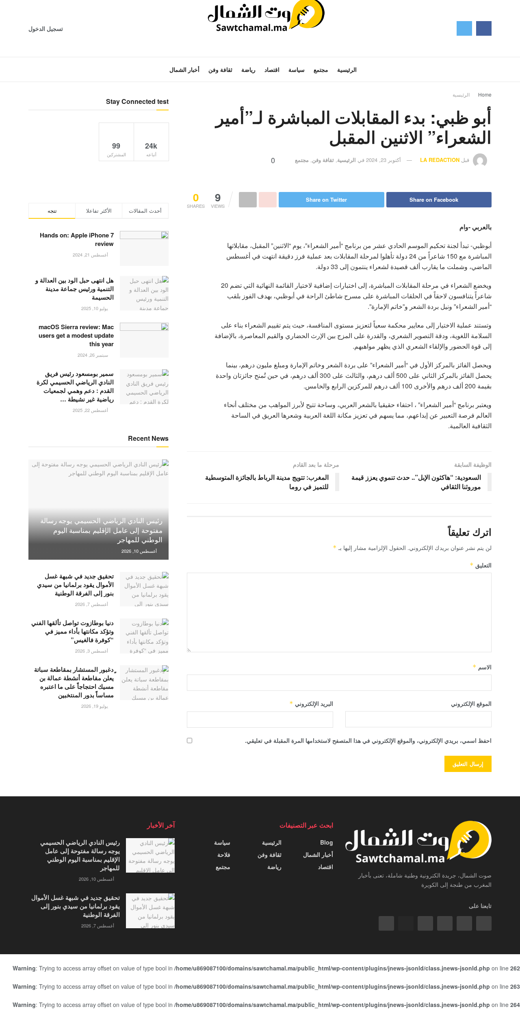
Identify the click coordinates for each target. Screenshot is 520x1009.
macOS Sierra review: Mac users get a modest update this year (76, 335)
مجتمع (302, 160)
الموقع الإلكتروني (471, 703)
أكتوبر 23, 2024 (383, 160)
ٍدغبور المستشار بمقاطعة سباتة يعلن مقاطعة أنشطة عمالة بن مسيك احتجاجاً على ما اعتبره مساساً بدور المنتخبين (74, 682)
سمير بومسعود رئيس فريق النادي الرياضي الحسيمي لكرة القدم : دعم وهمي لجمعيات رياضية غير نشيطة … (75, 386)
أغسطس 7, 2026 (92, 604)
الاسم (482, 667)
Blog (326, 842)
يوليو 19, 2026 (95, 706)
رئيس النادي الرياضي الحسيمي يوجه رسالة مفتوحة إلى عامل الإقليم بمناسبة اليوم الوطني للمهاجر (101, 530)
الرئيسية (461, 94)
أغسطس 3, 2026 (92, 650)
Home (485, 94)
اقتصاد (325, 866)
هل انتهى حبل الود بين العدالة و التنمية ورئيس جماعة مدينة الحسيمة (74, 289)
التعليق (481, 565)
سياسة (222, 842)
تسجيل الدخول (46, 28)
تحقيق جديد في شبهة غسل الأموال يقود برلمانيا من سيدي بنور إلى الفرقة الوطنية (75, 584)
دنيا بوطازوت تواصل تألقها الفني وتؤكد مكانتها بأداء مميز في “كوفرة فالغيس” (72, 631)
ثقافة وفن (323, 160)
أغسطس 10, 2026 (139, 551)
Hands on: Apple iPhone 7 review (77, 239)
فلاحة (223, 854)
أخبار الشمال (318, 854)
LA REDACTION (439, 160)
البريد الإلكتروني (311, 703)
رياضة (274, 866)
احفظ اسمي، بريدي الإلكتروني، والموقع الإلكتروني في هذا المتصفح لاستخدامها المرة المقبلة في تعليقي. (368, 740)
